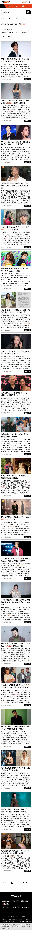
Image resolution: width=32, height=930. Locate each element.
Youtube (17, 907)
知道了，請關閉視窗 (26, 921)
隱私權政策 (24, 901)
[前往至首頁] (6, 2)
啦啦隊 (4, 32)
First (4, 883)
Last (27, 883)
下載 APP (24, 2)
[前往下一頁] (23, 883)
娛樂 (17, 18)
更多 (9, 36)
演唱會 (11, 32)
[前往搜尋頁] (29, 2)
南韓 (3, 36)
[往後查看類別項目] (28, 6)
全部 (2, 18)
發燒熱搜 (6, 904)
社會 (10, 18)
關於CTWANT (6, 901)
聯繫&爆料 (16, 901)
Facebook (8, 907)
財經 (24, 18)
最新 (9, 6)
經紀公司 (25, 32)
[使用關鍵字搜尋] (28, 12)
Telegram (26, 907)
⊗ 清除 (21, 12)
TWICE (18, 32)
